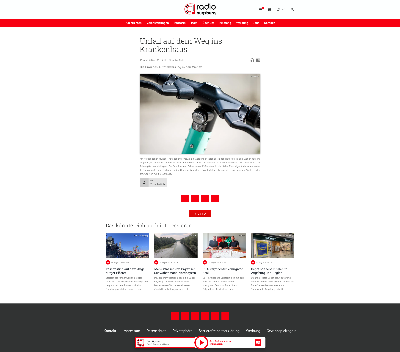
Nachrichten (133, 23)
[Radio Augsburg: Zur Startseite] (200, 9)
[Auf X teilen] (195, 198)
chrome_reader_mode (258, 60)
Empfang (225, 23)
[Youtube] (121, 9)
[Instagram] (115, 9)
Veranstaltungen (158, 23)
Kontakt (269, 23)
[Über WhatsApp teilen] (205, 198)
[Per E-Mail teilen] (215, 198)
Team (193, 23)
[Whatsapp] (140, 9)
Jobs (256, 23)
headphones (252, 60)
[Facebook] (109, 9)
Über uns (208, 23)
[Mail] (128, 9)
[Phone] (134, 9)
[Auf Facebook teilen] (185, 198)
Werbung (242, 23)
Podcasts (179, 23)
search (292, 9)
